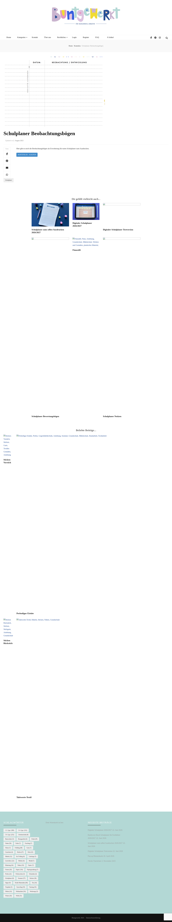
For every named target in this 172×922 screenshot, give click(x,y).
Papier (19, 869)
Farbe (18, 843)
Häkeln (8, 856)
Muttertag (9, 865)
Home (8, 37)
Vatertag (32, 887)
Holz (30, 852)
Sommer (21, 878)
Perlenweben (20, 874)
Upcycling (20, 887)
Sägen (8, 883)
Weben (8, 891)
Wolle (19, 896)
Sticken (33, 878)
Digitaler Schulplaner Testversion (118, 229)
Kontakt (35, 37)
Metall (31, 861)
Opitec (31, 865)
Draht (34, 839)
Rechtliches (61, 37)
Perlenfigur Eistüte (25, 613)
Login (74, 37)
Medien (21, 861)
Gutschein (9, 852)
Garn (29, 848)
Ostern (8, 869)
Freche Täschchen (94, 861)
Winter (8, 896)
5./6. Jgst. (9, 834)
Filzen (8, 848)
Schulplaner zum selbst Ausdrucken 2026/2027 (105, 843)
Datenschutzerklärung (93, 918)
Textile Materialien (21, 883)
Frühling (18, 848)
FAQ (97, 37)
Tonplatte (8, 887)
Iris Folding (20, 856)
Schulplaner (8, 180)
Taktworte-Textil (23, 797)
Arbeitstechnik (23, 834)
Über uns (47, 37)
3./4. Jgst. (22, 830)
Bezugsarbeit (22, 839)
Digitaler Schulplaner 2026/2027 (100, 830)
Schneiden (33, 874)
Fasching (28, 843)
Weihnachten (21, 891)
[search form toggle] (167, 38)
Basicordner (9, 839)
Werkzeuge (34, 891)
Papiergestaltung (32, 869)
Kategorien (21, 37)
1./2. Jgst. (9, 830)
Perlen (8, 874)
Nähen (21, 865)
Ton (34, 883)
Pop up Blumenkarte (95, 856)
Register (86, 37)
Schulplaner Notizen (112, 416)
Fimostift (77, 250)
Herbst (20, 852)
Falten (8, 843)
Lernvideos (9, 861)
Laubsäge (32, 856)
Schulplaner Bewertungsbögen (45, 416)
